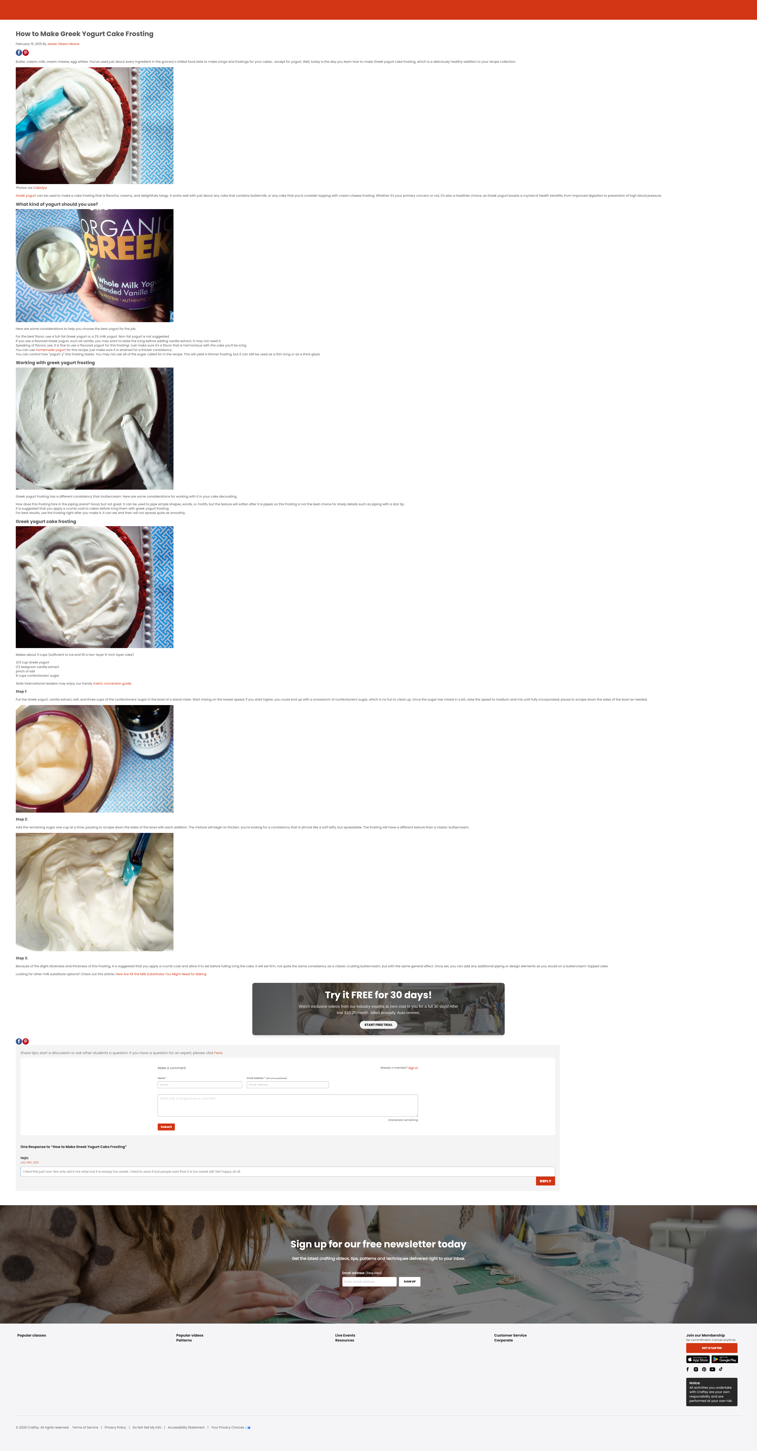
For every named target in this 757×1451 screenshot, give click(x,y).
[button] (19, 53)
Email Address (267, 1078)
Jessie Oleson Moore (63, 44)
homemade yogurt (51, 350)
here (218, 1053)
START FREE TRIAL (378, 1025)
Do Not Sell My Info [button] (147, 1427)
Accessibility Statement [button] (186, 1427)
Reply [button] (545, 1181)
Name (162, 1078)
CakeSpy (40, 187)
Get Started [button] (712, 1348)
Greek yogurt (26, 195)
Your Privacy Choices (227, 1427)
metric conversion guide (112, 683)
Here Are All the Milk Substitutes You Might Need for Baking (161, 974)
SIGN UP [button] (410, 1282)
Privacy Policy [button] (115, 1427)
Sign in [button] (413, 1068)
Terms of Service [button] (85, 1427)
